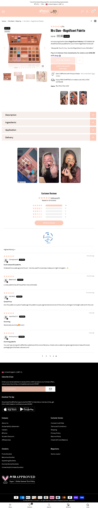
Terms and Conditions (58, 426)
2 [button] (46, 356)
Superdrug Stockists (9, 461)
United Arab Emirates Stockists (12, 467)
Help (42, 4)
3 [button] (50, 356)
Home (4, 21)
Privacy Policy (56, 433)
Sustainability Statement (10, 426)
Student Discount (8, 436)
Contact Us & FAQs (57, 423)
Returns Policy (56, 436)
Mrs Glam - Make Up (14, 21)
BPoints (36, 4)
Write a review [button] (49, 223)
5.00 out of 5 (55, 198)
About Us (5, 423)
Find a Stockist (7, 454)
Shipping (54, 430)
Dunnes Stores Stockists (10, 464)
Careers (4, 430)
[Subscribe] (50, 389)
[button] (56, 27)
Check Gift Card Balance (59, 440)
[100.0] (48, 237)
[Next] (42, 48)
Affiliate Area (6, 440)
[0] (92, 11)
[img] (9, 256)
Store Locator (55, 454)
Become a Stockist (8, 457)
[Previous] (6, 48)
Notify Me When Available (63, 67)
